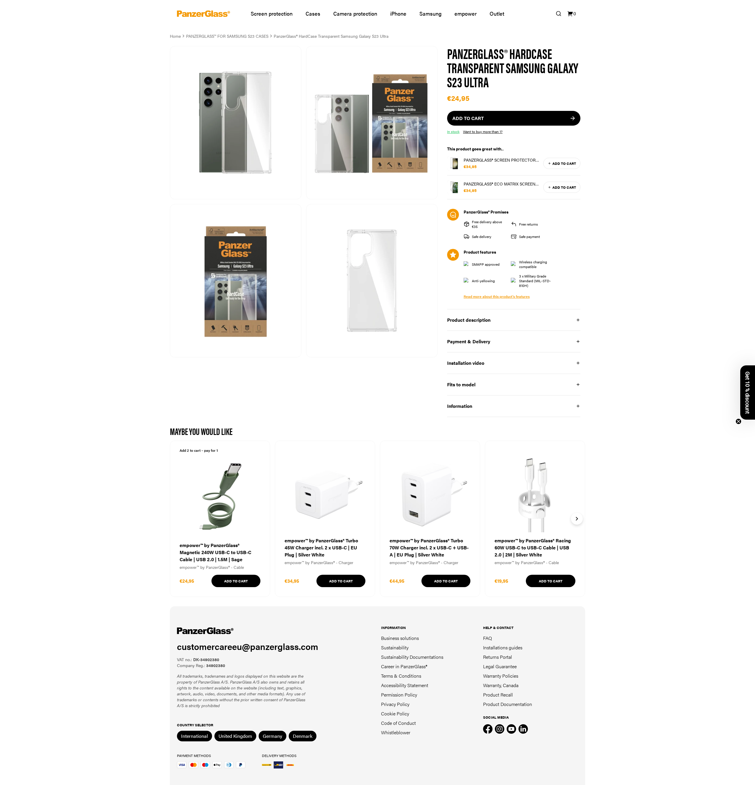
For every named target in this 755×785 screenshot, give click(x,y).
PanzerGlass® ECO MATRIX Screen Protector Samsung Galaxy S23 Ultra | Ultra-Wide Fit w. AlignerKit (499, 184)
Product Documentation (507, 704)
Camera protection (355, 13)
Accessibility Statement (404, 685)
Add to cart (564, 163)
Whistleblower (395, 732)
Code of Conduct (398, 723)
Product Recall (498, 694)
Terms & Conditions (401, 675)
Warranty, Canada (500, 685)
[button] (747, 392)
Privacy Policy (395, 704)
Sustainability (394, 647)
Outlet (497, 13)
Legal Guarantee (500, 666)
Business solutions (400, 638)
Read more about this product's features (497, 296)
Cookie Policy (395, 713)
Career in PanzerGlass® (404, 666)
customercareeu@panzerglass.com (247, 646)
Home (175, 36)
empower (465, 13)
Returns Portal (497, 656)
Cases (313, 13)
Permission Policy (399, 694)
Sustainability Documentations (412, 656)
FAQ (487, 638)
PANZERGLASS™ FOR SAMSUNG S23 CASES (227, 36)
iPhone (398, 13)
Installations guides (502, 647)
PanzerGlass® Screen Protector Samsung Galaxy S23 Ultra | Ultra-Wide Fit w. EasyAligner (501, 160)
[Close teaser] (738, 421)
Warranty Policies (500, 675)
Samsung (430, 13)
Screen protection (272, 13)
